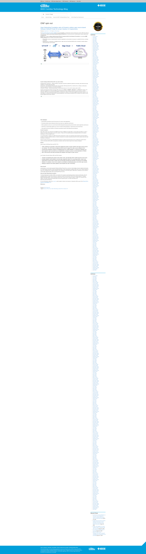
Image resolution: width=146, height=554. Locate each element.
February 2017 (95, 166)
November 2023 (96, 74)
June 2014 (95, 202)
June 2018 (95, 148)
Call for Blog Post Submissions (77, 17)
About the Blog (48, 17)
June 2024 (95, 66)
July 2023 (94, 78)
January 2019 (95, 140)
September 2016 (96, 172)
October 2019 (95, 369)
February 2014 (95, 207)
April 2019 (94, 136)
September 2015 (96, 185)
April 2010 (94, 259)
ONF (45, 187)
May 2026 (94, 279)
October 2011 (95, 239)
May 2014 (94, 443)
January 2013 (95, 222)
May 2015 (94, 190)
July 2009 (94, 509)
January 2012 (95, 235)
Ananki (44, 188)
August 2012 (95, 227)
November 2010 (96, 251)
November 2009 (96, 265)
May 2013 (94, 217)
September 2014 (96, 199)
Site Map (49, 547)
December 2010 (96, 250)
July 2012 (94, 468)
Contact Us (45, 547)
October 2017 (95, 157)
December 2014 (96, 435)
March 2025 (95, 295)
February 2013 (95, 460)
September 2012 (96, 226)
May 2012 (94, 231)
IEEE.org (42, 1)
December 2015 (96, 182)
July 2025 (94, 51)
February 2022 (95, 98)
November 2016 (96, 169)
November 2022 (96, 87)
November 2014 (96, 197)
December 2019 (96, 127)
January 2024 (95, 71)
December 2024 (96, 59)
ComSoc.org (47, 1)
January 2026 (95, 44)
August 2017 (95, 159)
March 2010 (95, 260)
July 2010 (94, 256)
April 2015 (94, 191)
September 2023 (96, 76)
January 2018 (95, 153)
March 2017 (95, 165)
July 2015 (94, 427)
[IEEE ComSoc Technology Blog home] (45, 5)
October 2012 (95, 225)
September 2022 (96, 90)
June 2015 (95, 189)
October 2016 (95, 170)
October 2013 (95, 211)
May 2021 (94, 108)
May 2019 (94, 135)
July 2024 (94, 65)
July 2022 (94, 92)
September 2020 (96, 117)
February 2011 (95, 248)
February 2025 (95, 57)
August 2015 (95, 186)
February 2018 (95, 152)
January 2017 (95, 167)
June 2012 (95, 230)
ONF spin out (48, 188)
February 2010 (95, 501)
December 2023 (96, 312)
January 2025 (95, 58)
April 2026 (94, 41)
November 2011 (96, 238)
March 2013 (95, 219)
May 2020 (94, 361)
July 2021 (94, 106)
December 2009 (96, 264)
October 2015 (95, 184)
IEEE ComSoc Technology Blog (54, 9)
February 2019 (95, 139)
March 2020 (95, 124)
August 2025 (95, 50)
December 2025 (96, 45)
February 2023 (95, 84)
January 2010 (95, 263)
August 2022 (95, 91)
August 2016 (95, 173)
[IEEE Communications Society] (92, 549)
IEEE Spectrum (72, 1)
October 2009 (95, 266)
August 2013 (95, 214)
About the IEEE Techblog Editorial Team (61, 17)
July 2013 (94, 215)
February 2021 (95, 111)
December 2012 (96, 223)
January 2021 (95, 112)
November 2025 (96, 46)
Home (42, 17)
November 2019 (96, 128)
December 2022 (96, 86)
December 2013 (96, 209)
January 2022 (95, 99)
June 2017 (95, 161)
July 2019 (94, 133)
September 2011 (96, 240)
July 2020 (94, 119)
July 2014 (94, 201)
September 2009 (96, 267)
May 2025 (94, 53)
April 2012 (94, 232)
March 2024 (95, 69)
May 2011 (94, 244)
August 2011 (95, 241)
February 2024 (95, 70)
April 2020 (94, 123)
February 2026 (95, 43)
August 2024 (95, 63)
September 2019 (96, 131)
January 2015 (95, 194)
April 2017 (94, 164)
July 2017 (94, 160)
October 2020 (95, 116)
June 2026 (95, 38)
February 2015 (95, 193)
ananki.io (54, 181)
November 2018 (96, 142)
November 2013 (96, 210)
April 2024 (94, 68)
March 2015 (95, 192)
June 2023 (95, 79)
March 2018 (95, 151)
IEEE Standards (65, 1)
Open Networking (55, 188)
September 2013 (96, 213)
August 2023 (95, 77)
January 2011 (95, 249)
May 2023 (94, 320)
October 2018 (95, 143)
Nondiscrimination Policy (73, 547)
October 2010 (95, 252)
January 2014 (95, 208)
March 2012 (95, 233)
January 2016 (95, 181)
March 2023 (95, 83)
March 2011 (95, 247)
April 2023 (94, 82)
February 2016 (95, 180)
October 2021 (95, 102)
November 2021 (96, 101)
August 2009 (95, 268)
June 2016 (95, 175)
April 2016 (94, 177)
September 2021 (96, 103)
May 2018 (94, 149)
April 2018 (94, 150)
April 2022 (94, 95)
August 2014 (95, 200)
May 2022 (94, 94)
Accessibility (54, 547)
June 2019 (95, 134)
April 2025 (94, 54)
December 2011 (96, 476)
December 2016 (96, 168)
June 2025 (95, 52)
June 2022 (95, 93)
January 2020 (95, 126)
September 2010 (96, 254)
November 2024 (96, 60)
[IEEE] (101, 5)
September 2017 (96, 158)
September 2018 (96, 144)
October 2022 (95, 328)
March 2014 (95, 206)
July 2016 (94, 174)
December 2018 (96, 141)
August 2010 (95, 255)
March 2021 (95, 110)
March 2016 (95, 178)
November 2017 (96, 156)
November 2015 (96, 183)
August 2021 (95, 104)
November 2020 (96, 115)
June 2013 (95, 216)
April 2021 (94, 109)
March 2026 (95, 42)
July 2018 (94, 386)
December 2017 (96, 394)
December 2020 (96, 353)
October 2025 (95, 287)
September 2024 (96, 62)
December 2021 (96, 100)
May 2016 (94, 176)
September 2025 (96, 49)
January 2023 (95, 85)
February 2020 (95, 125)
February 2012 (95, 234)
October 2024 (95, 61)
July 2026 (94, 37)
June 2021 (95, 107)
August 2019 (95, 132)
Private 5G (48, 187)
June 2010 (95, 257)
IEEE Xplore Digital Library (56, 1)
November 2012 (96, 224)
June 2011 (95, 243)
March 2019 (95, 137)
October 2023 (95, 75)
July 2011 (94, 242)
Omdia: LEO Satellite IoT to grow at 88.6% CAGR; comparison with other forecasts (99, 527)
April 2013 (94, 218)
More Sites (79, 1)
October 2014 (95, 198)
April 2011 (94, 246)
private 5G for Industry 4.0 (63, 188)
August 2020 (95, 118)
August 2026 (95, 36)
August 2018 (95, 145)
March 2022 (95, 96)
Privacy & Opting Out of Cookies (62, 547)
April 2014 (94, 205)
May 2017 (94, 402)
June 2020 (95, 120)
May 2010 (94, 258)
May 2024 (94, 67)
